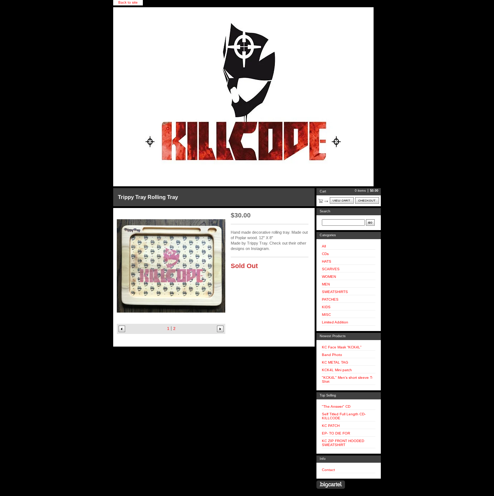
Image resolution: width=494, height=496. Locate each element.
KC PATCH (331, 426)
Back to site (128, 2)
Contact (328, 470)
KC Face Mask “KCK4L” (341, 347)
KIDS (326, 307)
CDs (325, 254)
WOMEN (329, 277)
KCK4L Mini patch (337, 370)
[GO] (370, 222)
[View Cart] (342, 200)
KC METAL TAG (335, 362)
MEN (326, 284)
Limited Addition (335, 322)
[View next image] (220, 329)
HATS (326, 261)
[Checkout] (367, 200)
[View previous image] (122, 329)
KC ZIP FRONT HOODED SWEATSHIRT (343, 443)
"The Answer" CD (336, 406)
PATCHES (330, 299)
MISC (326, 315)
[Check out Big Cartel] (330, 484)
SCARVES (331, 269)
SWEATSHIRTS (335, 292)
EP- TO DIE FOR (336, 433)
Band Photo (332, 355)
